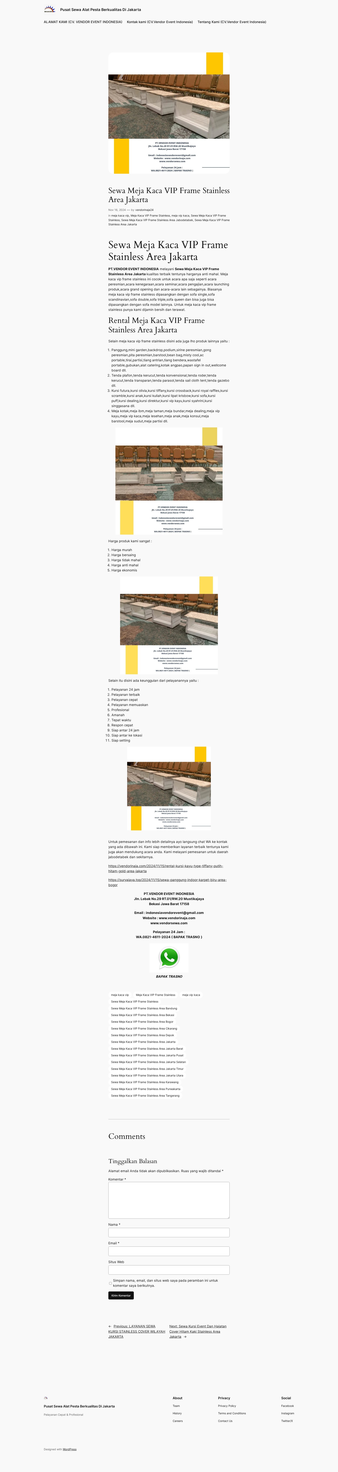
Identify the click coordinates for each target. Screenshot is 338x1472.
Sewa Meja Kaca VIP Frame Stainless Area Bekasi (142, 1015)
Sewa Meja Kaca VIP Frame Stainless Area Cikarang (144, 1028)
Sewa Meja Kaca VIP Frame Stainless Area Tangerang (145, 1095)
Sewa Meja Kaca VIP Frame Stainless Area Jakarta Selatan (148, 1062)
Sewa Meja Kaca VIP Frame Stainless (134, 1001)
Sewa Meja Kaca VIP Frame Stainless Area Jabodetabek (157, 220)
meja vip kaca (180, 215)
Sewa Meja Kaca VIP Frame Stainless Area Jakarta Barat (147, 1048)
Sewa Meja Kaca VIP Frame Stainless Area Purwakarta (145, 1089)
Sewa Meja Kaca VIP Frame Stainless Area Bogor (142, 1021)
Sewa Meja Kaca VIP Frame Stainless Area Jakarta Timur (147, 1068)
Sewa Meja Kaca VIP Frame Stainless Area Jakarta (143, 1041)
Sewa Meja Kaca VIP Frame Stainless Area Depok (142, 1035)
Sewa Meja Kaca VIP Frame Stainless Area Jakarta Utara (147, 1075)
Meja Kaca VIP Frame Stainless (150, 215)
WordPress (69, 1449)
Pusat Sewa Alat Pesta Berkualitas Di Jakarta (100, 9)
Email (114, 1243)
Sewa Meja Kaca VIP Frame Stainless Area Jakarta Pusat (147, 1055)
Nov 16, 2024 (117, 209)
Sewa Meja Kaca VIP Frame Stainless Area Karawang (145, 1082)
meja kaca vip (120, 215)
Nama (114, 1225)
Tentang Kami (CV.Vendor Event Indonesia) (232, 22)
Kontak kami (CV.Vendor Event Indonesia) (160, 22)
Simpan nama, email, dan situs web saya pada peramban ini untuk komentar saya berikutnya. (165, 1283)
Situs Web (116, 1262)
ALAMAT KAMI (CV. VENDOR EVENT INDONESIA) (83, 22)
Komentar (117, 1179)
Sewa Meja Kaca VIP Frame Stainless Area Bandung (144, 1008)
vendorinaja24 (144, 209)
